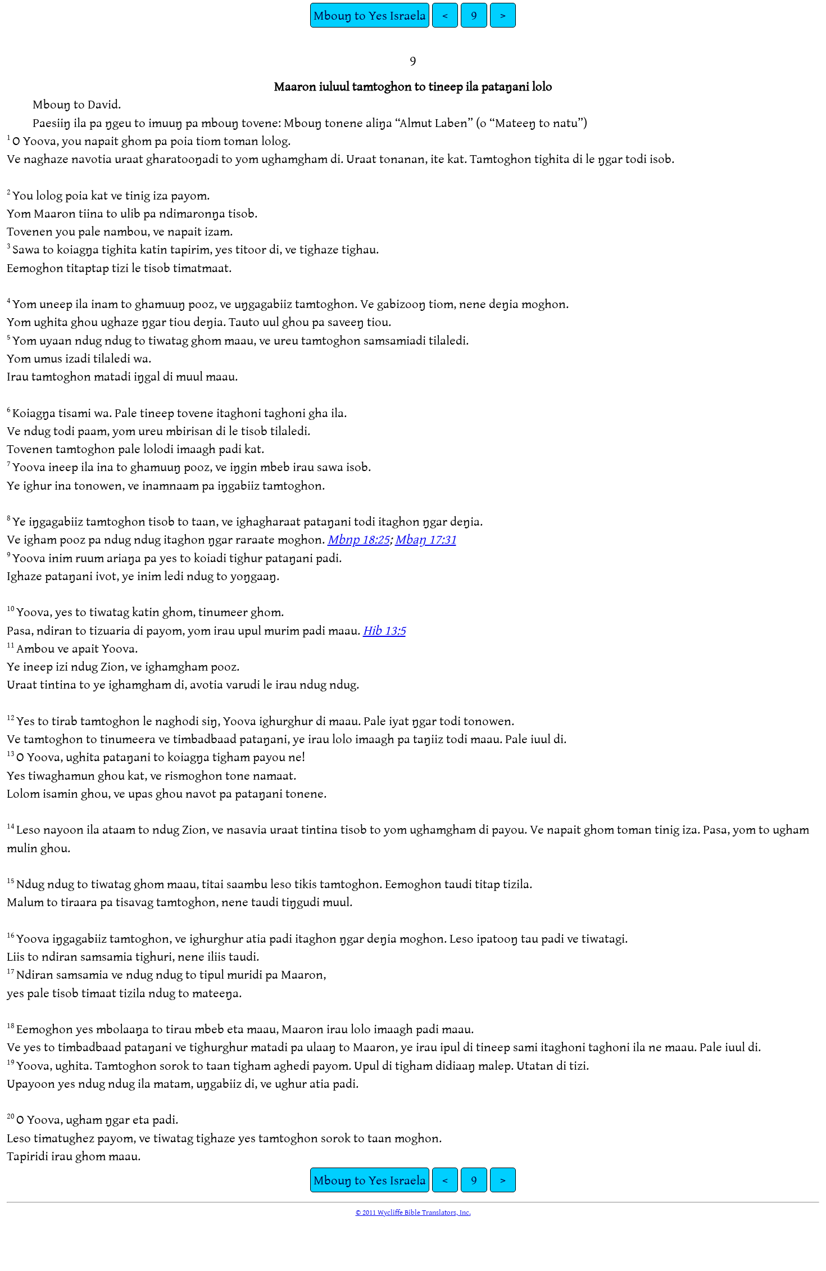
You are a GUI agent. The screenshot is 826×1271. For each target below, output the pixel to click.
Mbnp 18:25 (358, 539)
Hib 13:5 (384, 630)
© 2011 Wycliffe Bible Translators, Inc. (413, 1212)
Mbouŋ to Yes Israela (370, 15)
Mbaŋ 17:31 (425, 539)
